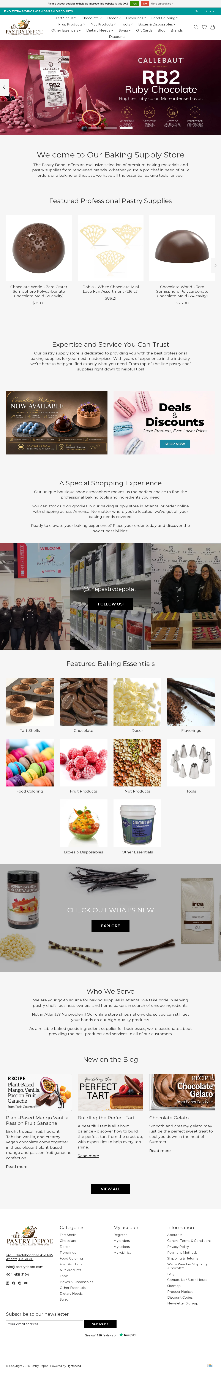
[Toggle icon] (196, 27)
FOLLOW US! (110, 604)
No (145, 3)
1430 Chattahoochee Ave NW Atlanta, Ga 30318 (29, 1257)
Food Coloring (29, 791)
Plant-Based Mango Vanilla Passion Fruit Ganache (37, 1120)
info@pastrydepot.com (24, 1267)
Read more (16, 1166)
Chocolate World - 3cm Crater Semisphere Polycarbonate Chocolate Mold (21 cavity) (38, 291)
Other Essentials (137, 852)
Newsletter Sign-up (182, 1303)
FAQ (170, 1274)
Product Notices (180, 1292)
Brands (177, 30)
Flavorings (191, 730)
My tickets (122, 1247)
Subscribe (100, 1324)
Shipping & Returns (182, 1258)
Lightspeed (74, 1366)
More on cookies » (162, 3)
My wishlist (122, 1253)
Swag (64, 1299)
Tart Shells (30, 730)
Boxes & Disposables (83, 852)
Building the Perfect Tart (106, 1117)
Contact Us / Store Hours (187, 1280)
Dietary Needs (71, 1294)
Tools (191, 791)
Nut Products (137, 791)
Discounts (117, 37)
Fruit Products (83, 791)
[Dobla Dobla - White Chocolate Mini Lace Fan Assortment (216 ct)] (111, 248)
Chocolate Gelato (169, 1117)
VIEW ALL (110, 1189)
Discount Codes (180, 1297)
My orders (122, 1241)
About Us (174, 1235)
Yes (134, 3)
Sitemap (174, 1286)
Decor (137, 730)
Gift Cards (144, 30)
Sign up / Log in (205, 11)
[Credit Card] (210, 1366)
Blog (162, 30)
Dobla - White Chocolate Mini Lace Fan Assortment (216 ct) (110, 289)
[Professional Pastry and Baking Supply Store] (24, 27)
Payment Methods (182, 1253)
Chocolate (83, 730)
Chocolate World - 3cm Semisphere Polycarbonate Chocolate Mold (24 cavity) (182, 291)
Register (120, 1235)
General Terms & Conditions (189, 1241)
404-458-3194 (17, 1275)
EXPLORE (110, 926)
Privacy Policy (178, 1247)
